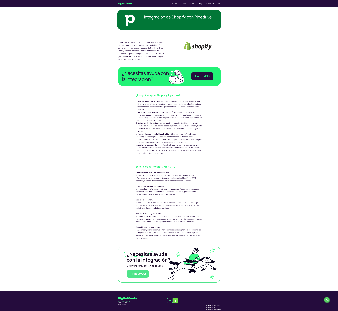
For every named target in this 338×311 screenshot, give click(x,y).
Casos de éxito (188, 3)
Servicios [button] (175, 3)
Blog (200, 3)
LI (170, 301)
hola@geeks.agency (124, 301)
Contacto (210, 3)
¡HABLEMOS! (202, 76)
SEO (207, 303)
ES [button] (219, 3)
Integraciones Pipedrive (213, 309)
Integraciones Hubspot (213, 305)
